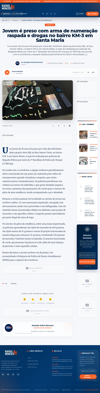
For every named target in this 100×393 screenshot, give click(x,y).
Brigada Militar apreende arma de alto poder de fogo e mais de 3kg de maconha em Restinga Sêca (38, 1)
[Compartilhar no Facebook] (59, 126)
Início (7, 20)
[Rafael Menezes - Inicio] (11, 7)
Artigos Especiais (33, 364)
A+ (93, 72)
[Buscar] (21, 13)
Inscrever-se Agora (87, 262)
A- (88, 72)
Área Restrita (67, 389)
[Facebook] (43, 13)
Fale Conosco (32, 367)
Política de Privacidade (40, 389)
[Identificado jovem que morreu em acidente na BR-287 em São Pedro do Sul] (87, 189)
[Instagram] (47, 13)
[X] (51, 13)
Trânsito (15, 20)
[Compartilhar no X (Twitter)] (64, 126)
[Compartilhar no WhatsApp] (53, 126)
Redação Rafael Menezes (43, 325)
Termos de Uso (55, 389)
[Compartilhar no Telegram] (70, 126)
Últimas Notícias (33, 361)
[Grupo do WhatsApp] (55, 13)
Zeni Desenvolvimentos (91, 389)
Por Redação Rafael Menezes (32, 62)
